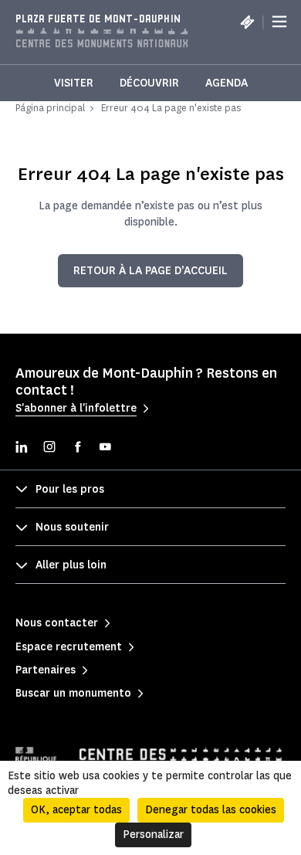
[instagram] (49, 448)
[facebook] (77, 448)
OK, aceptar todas (76, 809)
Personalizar (153, 834)
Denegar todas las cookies (210, 809)
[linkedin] (21, 448)
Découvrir (149, 83)
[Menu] (279, 22)
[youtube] (105, 448)
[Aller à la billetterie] (247, 21)
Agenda (226, 83)
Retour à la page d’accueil (150, 270)
